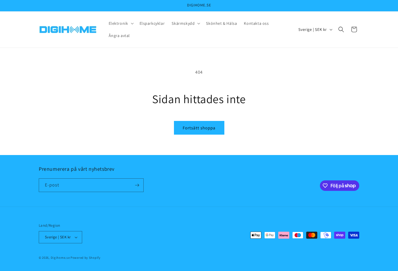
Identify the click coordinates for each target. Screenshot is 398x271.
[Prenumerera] (137, 185)
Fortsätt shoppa (199, 128)
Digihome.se (60, 258)
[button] (120, 23)
